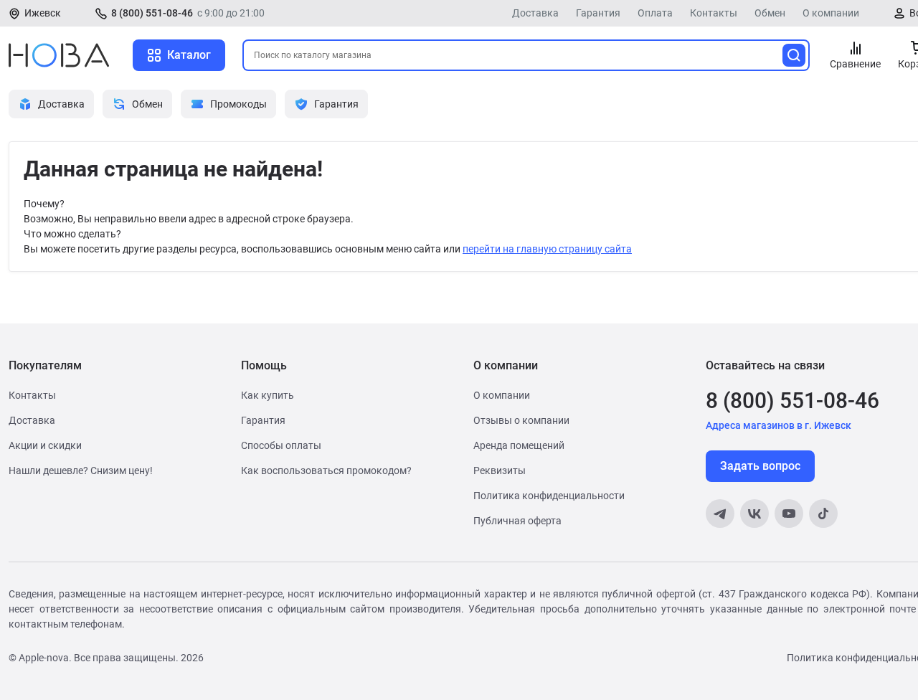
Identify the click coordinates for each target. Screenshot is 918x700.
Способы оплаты (281, 445)
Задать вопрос (760, 466)
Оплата (655, 13)
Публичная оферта (517, 520)
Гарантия (598, 13)
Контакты (713, 13)
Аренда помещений (518, 445)
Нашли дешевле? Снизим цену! (81, 470)
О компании (831, 13)
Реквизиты (499, 470)
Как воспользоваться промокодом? (326, 470)
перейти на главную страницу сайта (547, 249)
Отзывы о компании (521, 420)
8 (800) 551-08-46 (152, 13)
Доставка (535, 13)
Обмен (769, 13)
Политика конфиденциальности (549, 495)
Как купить (267, 395)
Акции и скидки (45, 445)
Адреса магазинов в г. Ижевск (778, 425)
